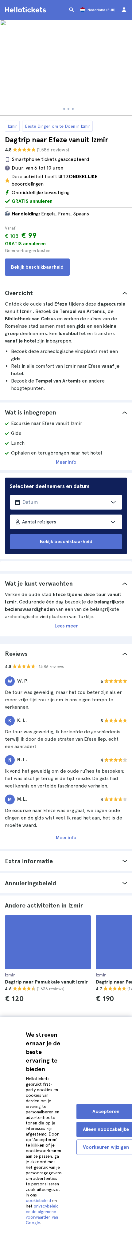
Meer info (66, 462)
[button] (66, 293)
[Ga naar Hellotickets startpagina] (26, 10)
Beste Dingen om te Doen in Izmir (57, 126)
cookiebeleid (38, 1200)
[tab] (66, 293)
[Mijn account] (124, 9)
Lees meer (66, 626)
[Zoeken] (71, 9)
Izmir (12, 126)
